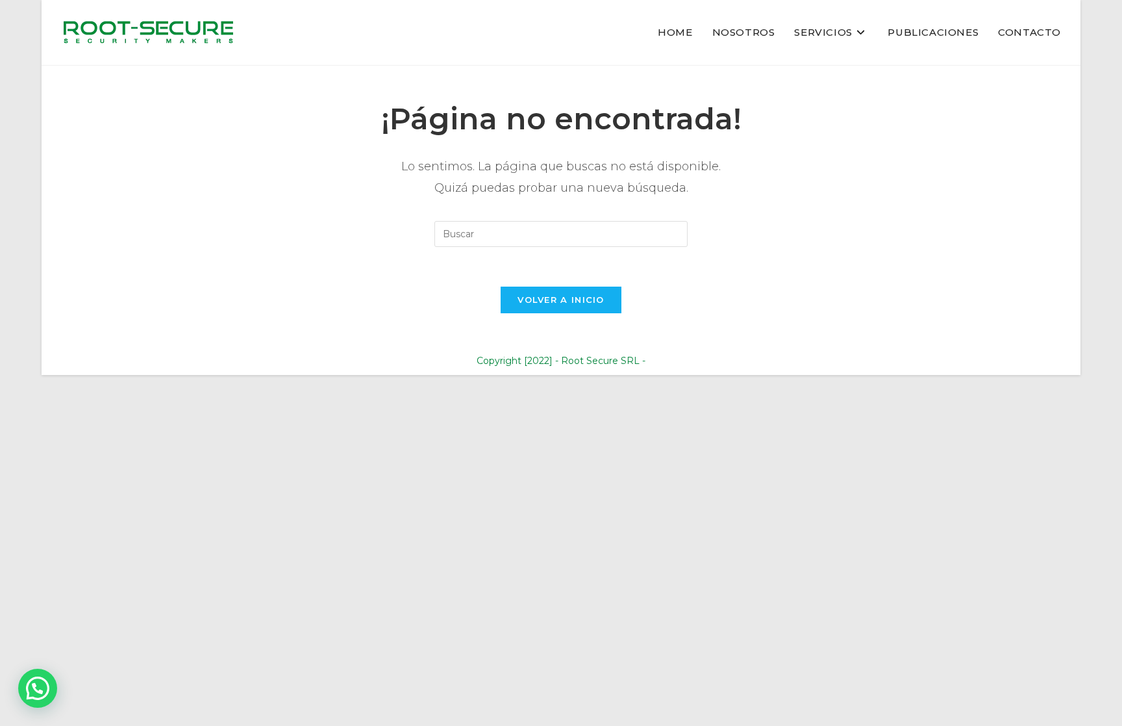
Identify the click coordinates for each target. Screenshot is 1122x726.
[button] (37, 688)
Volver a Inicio (561, 299)
